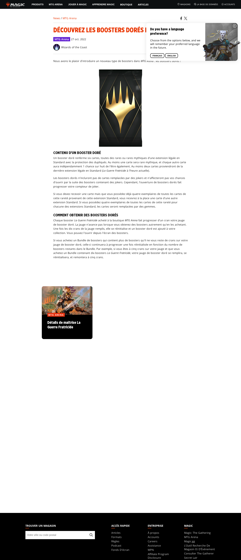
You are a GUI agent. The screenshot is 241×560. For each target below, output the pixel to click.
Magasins (185, 4)
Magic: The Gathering (197, 533)
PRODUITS (37, 4)
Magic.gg (189, 541)
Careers (152, 541)
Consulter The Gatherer (199, 553)
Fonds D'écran (120, 550)
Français (157, 56)
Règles (115, 541)
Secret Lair (190, 558)
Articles (143, 4)
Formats (116, 537)
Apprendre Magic (103, 4)
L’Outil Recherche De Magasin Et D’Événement (199, 547)
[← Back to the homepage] (15, 4)
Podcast (116, 545)
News (56, 18)
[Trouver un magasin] (91, 535)
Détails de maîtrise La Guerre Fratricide (67, 327)
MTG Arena (56, 4)
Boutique (126, 4)
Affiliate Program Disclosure (158, 556)
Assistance (154, 545)
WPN (151, 550)
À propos (153, 533)
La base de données (207, 4)
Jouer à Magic (77, 4)
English (171, 56)
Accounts (229, 4)
